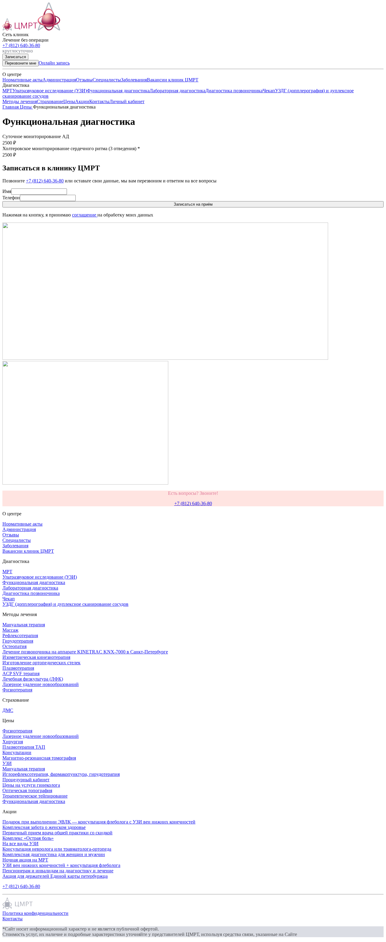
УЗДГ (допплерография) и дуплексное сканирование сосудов (65, 604)
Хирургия (12, 741)
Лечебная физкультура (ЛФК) (32, 678)
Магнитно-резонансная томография (39, 757)
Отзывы (84, 79)
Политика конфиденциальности (35, 913)
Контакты (99, 101)
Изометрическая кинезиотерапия (36, 657)
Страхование (50, 101)
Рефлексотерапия (20, 635)
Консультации (16, 752)
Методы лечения (19, 101)
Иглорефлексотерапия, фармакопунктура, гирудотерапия (61, 774)
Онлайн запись (54, 62)
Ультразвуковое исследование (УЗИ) (49, 90)
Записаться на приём (193, 204)
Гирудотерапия (17, 640)
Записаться (15, 57)
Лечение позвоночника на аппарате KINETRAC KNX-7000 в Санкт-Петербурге (85, 651)
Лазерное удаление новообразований (40, 684)
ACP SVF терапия (21, 673)
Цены (69, 101)
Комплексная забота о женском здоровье (44, 827)
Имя (6, 191)
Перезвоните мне (20, 63)
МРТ (7, 90)
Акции (82, 101)
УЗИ (7, 763)
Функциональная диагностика (118, 90)
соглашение (84, 214)
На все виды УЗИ (20, 843)
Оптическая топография (27, 790)
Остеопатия (14, 646)
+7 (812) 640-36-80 (21, 45)
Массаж (10, 630)
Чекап (269, 90)
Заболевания (134, 79)
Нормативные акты (22, 79)
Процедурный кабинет (25, 779)
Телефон (11, 197)
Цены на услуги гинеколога (31, 785)
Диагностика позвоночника (234, 90)
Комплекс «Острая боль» (28, 838)
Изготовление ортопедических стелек (41, 662)
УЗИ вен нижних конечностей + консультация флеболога (61, 865)
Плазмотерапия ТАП (23, 747)
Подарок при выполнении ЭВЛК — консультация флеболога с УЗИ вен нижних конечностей (98, 821)
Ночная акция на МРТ (25, 859)
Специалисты (107, 79)
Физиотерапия (17, 689)
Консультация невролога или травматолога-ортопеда (56, 849)
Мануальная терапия (23, 624)
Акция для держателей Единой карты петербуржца (55, 876)
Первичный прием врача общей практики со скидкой (57, 832)
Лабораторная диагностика (177, 90)
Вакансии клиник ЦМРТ (172, 79)
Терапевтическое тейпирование (35, 795)
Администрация (59, 79)
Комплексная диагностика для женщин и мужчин (53, 854)
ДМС (7, 710)
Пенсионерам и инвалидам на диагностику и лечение (57, 870)
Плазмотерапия (18, 668)
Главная (11, 106)
